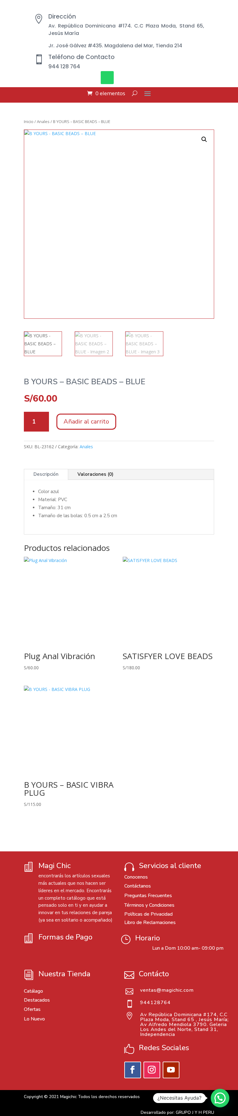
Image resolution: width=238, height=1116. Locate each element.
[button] (204, 139)
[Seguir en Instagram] (151, 1070)
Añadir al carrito (86, 421)
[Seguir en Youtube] (171, 1070)
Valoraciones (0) (95, 474)
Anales (43, 121)
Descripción (46, 474)
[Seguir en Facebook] (132, 1070)
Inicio (28, 121)
